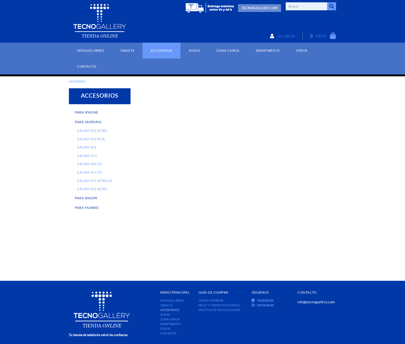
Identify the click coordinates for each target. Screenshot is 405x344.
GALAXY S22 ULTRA (92, 189)
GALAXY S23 (86, 147)
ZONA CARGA (170, 319)
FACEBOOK (265, 300)
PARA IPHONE (86, 112)
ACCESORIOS (77, 81)
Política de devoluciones (219, 309)
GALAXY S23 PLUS (91, 139)
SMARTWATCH (170, 324)
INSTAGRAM (265, 305)
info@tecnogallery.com (316, 302)
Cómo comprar (211, 300)
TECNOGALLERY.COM (260, 8)
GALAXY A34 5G (89, 164)
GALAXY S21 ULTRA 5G (94, 181)
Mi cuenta (286, 36)
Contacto (168, 333)
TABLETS (166, 305)
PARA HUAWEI (87, 208)
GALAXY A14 (87, 156)
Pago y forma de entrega (219, 305)
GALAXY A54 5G (89, 172)
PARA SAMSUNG (88, 122)
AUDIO (165, 314)
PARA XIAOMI (86, 198)
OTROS (165, 328)
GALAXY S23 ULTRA (92, 131)
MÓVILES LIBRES (172, 300)
